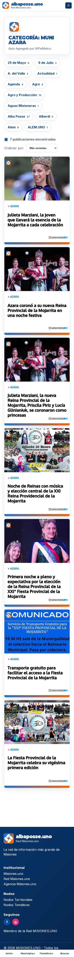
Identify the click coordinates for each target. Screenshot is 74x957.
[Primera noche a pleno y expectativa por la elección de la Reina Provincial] (37, 563)
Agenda (15, 84)
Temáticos (46, 953)
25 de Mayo (18, 63)
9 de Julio (47, 63)
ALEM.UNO (38, 127)
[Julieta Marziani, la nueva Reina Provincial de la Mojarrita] (37, 381)
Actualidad (47, 73)
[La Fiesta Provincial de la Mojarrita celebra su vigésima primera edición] (37, 744)
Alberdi (46, 116)
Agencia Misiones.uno (20, 884)
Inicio (9, 953)
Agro (37, 84)
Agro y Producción (24, 95)
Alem (13, 127)
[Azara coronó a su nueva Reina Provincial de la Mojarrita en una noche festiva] (37, 291)
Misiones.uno (13, 874)
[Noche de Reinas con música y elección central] (37, 472)
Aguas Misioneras (23, 106)
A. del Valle (18, 73)
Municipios (28, 953)
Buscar (64, 953)
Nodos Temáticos (17, 905)
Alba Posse (19, 116)
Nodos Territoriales (18, 900)
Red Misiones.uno (17, 879)
